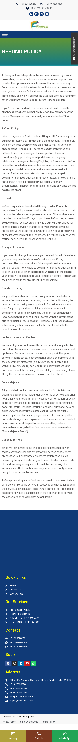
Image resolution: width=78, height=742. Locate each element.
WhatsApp (65, 738)
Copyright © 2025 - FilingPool (18, 716)
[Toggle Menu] (5, 34)
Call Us (39, 738)
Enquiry (13, 738)
